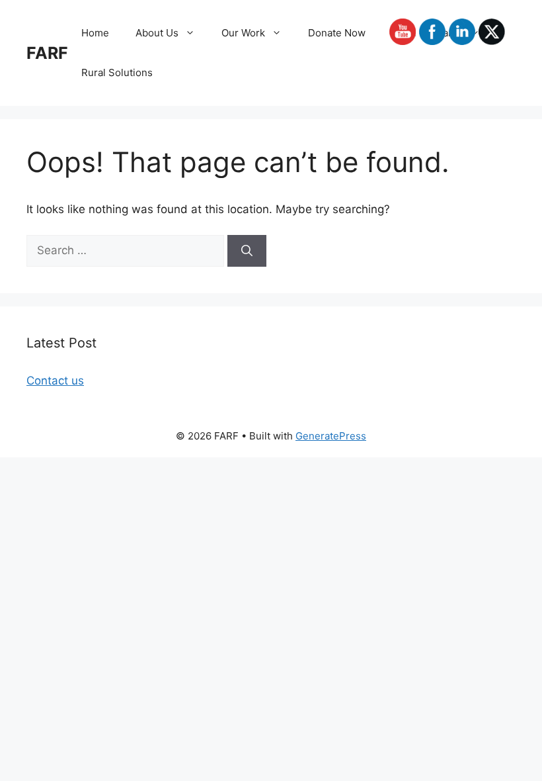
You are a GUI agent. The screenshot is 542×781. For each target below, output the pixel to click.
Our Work (243, 32)
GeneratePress (330, 436)
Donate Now (337, 32)
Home (95, 32)
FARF (47, 53)
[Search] (246, 251)
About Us (157, 32)
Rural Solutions (117, 72)
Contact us (55, 380)
